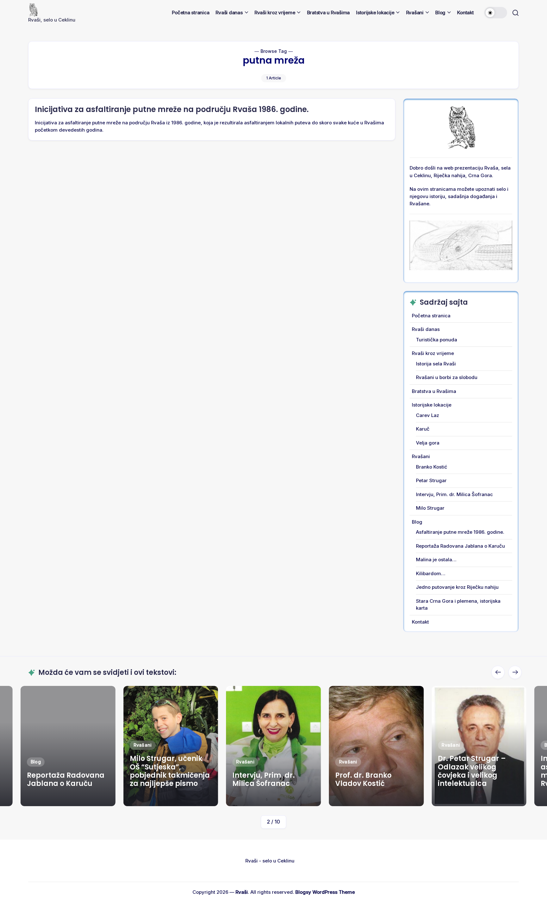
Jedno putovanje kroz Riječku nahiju (457, 587)
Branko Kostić (431, 467)
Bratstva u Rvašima (434, 391)
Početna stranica (431, 316)
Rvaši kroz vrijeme (433, 353)
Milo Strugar (430, 508)
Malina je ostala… (436, 560)
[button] (495, 12)
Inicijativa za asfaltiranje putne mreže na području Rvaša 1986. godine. (172, 109)
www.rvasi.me (62, 797)
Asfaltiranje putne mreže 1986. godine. (460, 532)
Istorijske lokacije (431, 405)
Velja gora (427, 443)
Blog (417, 522)
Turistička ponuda (436, 340)
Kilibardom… (430, 573)
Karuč (423, 429)
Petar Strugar (431, 480)
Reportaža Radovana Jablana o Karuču (460, 546)
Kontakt (420, 622)
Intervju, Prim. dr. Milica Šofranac (454, 494)
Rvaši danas (426, 329)
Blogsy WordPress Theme (325, 892)
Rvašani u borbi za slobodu (446, 377)
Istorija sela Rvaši (436, 364)
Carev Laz (427, 415)
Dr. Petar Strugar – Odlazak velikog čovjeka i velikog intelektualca (369, 771)
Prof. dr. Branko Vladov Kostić (260, 779)
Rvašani (421, 456)
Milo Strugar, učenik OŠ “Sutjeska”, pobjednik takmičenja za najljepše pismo (67, 771)
